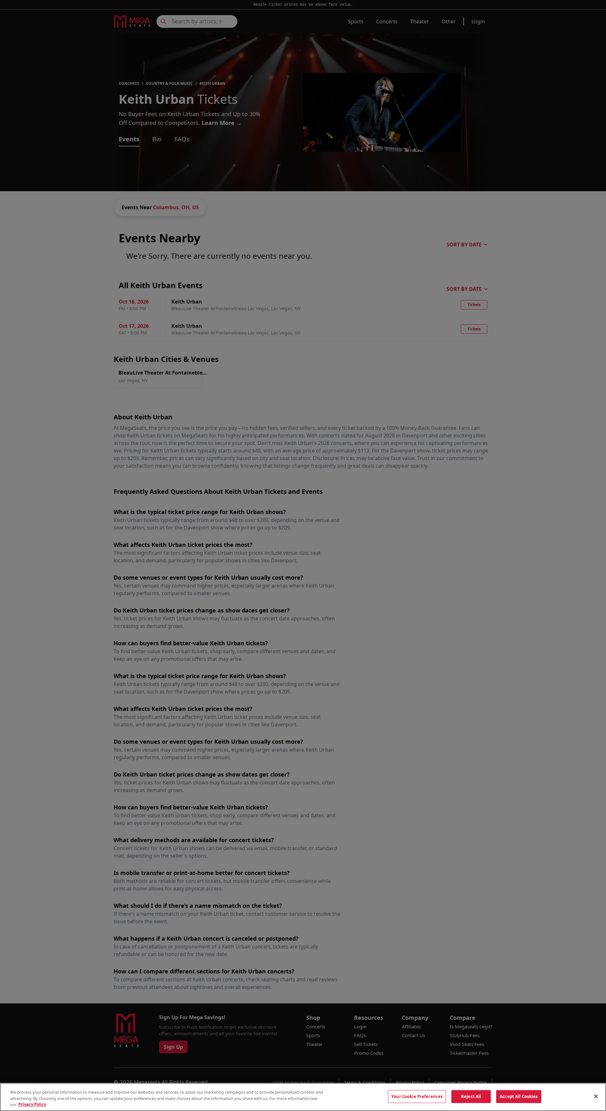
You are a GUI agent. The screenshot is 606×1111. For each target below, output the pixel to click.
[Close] (596, 1096)
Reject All (471, 1096)
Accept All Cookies (519, 1096)
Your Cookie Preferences (417, 1096)
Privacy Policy (32, 1104)
